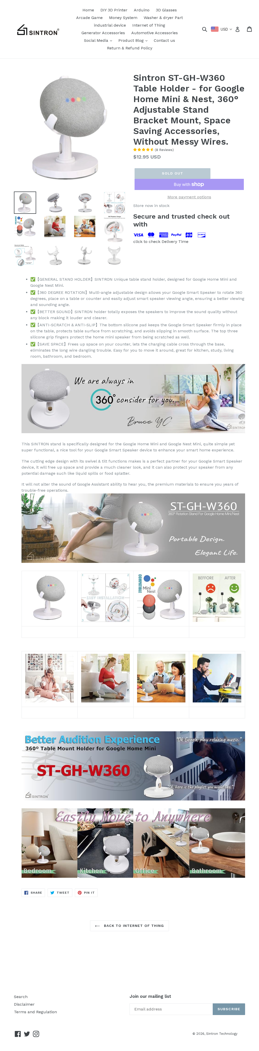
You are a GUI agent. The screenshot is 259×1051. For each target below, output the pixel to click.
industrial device (110, 25)
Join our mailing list (150, 996)
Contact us (164, 40)
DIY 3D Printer (113, 10)
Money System (123, 17)
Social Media (99, 40)
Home (88, 10)
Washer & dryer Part (163, 17)
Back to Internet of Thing (133, 926)
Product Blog (134, 40)
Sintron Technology (222, 1034)
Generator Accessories (103, 32)
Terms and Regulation (35, 1011)
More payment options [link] (189, 197)
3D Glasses (166, 10)
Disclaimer (24, 1004)
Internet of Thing (148, 25)
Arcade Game (89, 17)
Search (21, 996)
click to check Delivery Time (160, 241)
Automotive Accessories (154, 32)
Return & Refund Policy (129, 48)
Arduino (141, 10)
